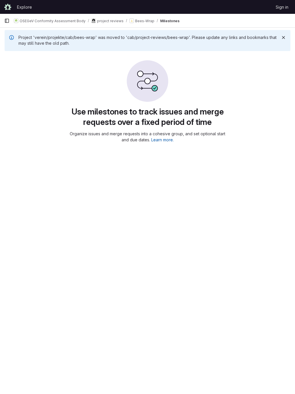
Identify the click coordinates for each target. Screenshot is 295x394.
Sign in (282, 7)
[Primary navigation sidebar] (7, 20)
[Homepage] (7, 7)
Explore (24, 7)
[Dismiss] (283, 37)
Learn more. (162, 139)
